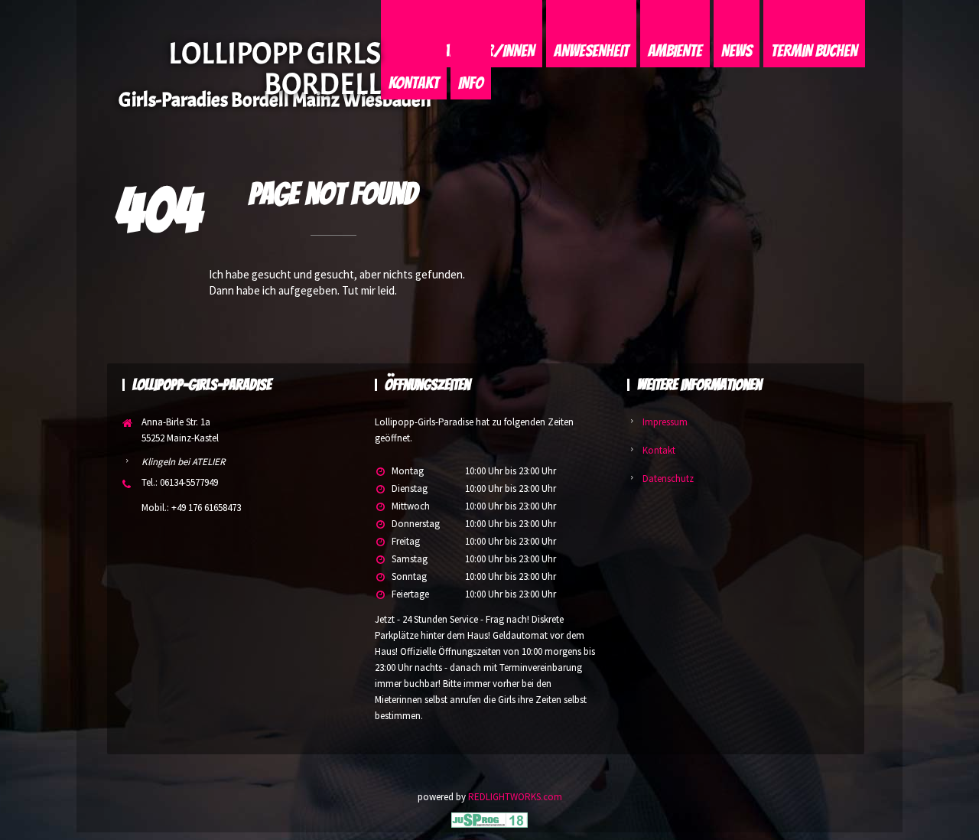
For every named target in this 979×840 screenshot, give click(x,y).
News (736, 51)
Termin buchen (814, 51)
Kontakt (414, 83)
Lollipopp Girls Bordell (274, 68)
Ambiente (675, 51)
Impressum (665, 421)
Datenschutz (668, 478)
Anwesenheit (591, 51)
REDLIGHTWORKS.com (515, 796)
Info (470, 83)
